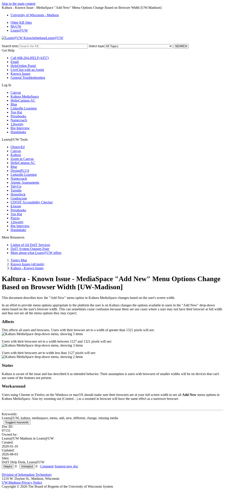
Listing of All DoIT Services (30, 245)
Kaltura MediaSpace (25, 96)
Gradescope (19, 198)
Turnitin (16, 190)
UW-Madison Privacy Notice (22, 482)
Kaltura (16, 155)
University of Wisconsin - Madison (35, 15)
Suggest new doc (66, 466)
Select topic (97, 46)
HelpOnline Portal (23, 66)
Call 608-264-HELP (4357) (30, 58)
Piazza (15, 218)
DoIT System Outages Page (30, 249)
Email (15, 62)
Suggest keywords (17, 422)
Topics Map (19, 260)
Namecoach (19, 120)
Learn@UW (19, 30)
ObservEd (18, 147)
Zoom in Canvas (22, 159)
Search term (10, 46)
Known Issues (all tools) (27, 264)
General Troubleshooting (28, 77)
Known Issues (20, 73)
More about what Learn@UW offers (36, 253)
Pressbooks (18, 116)
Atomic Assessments (25, 182)
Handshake (18, 132)
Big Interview (20, 128)
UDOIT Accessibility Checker (32, 202)
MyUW (16, 26)
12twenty (17, 124)
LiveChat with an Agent (27, 70)
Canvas (16, 92)
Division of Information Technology (27, 474)
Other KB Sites (21, 22)
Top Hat (16, 112)
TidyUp (16, 186)
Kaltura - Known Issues (27, 268)
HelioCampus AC (23, 100)
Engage (16, 206)
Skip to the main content (18, 3)
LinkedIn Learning (24, 108)
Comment (47, 466)
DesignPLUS (20, 171)
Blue (14, 104)
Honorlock (18, 194)
